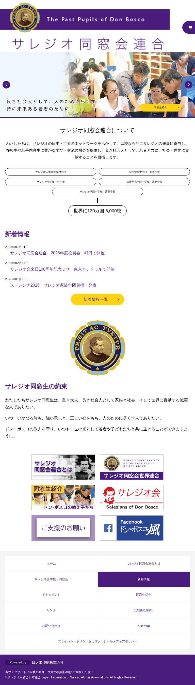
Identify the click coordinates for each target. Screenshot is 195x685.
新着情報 (144, 579)
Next (188, 85)
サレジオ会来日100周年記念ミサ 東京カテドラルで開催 (62, 269)
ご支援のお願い (143, 610)
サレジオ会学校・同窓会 (51, 579)
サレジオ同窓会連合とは (143, 563)
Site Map (144, 626)
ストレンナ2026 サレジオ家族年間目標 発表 (53, 285)
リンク (51, 610)
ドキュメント (51, 594)
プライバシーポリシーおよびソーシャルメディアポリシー (97, 641)
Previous (6, 85)
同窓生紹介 (143, 594)
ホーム (51, 563)
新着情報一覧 (96, 299)
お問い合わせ (51, 626)
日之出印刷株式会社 (48, 662)
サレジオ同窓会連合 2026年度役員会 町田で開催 (57, 253)
